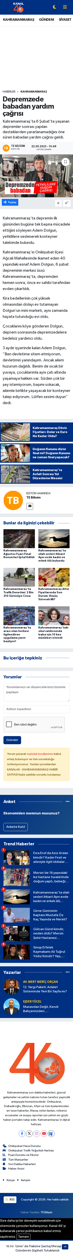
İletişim (25, 1180)
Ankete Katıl (15, 827)
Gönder (12, 740)
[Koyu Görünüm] (54, 7)
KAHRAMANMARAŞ (18, 20)
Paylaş (12, 202)
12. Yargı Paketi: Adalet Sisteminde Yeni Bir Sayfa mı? (45, 989)
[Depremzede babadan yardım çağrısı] (36, 175)
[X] (29, 1133)
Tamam (23, 1236)
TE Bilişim (46, 1212)
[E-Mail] (29, 506)
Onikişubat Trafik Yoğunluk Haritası (31, 1150)
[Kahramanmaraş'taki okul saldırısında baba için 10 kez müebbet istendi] (54, 616)
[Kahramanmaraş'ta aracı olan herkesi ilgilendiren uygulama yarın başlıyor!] (19, 616)
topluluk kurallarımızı (40, 753)
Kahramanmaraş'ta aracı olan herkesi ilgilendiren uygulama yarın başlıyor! (17, 634)
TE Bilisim (33, 497)
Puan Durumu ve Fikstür (23, 1155)
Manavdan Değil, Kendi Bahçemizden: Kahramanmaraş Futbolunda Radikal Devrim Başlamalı (44, 1009)
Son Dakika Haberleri (22, 1164)
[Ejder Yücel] (11, 1006)
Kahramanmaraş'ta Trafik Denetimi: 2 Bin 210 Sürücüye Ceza (18, 592)
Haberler (9, 91)
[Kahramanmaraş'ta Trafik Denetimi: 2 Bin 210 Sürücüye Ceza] (19, 577)
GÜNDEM (46, 20)
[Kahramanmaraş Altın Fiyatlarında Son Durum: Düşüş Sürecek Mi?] (54, 577)
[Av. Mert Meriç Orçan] (11, 986)
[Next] (51, 1133)
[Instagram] (36, 1133)
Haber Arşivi (16, 1168)
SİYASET (65, 20)
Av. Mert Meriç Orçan (40, 981)
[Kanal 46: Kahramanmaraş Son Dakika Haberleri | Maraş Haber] (18, 7)
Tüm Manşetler (18, 1159)
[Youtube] (44, 1133)
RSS (12, 1199)
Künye (11, 1180)
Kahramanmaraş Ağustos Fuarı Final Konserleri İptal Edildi (18, 554)
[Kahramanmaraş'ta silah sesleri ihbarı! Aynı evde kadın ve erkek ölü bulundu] (54, 538)
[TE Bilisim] (13, 500)
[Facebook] (22, 1133)
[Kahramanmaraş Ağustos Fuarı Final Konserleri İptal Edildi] (19, 538)
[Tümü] (68, 801)
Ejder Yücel (32, 1001)
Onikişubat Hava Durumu (24, 1146)
